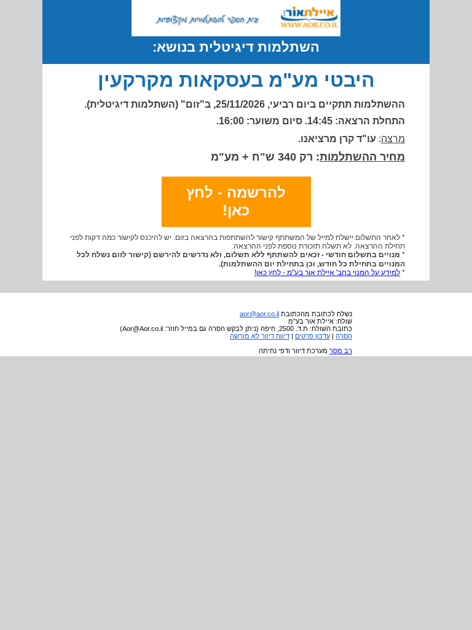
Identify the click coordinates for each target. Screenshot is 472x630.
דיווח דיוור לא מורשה (259, 336)
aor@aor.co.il (259, 313)
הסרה (344, 336)
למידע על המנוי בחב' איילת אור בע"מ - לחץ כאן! (327, 272)
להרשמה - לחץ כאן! (236, 201)
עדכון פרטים (312, 336)
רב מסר (340, 350)
